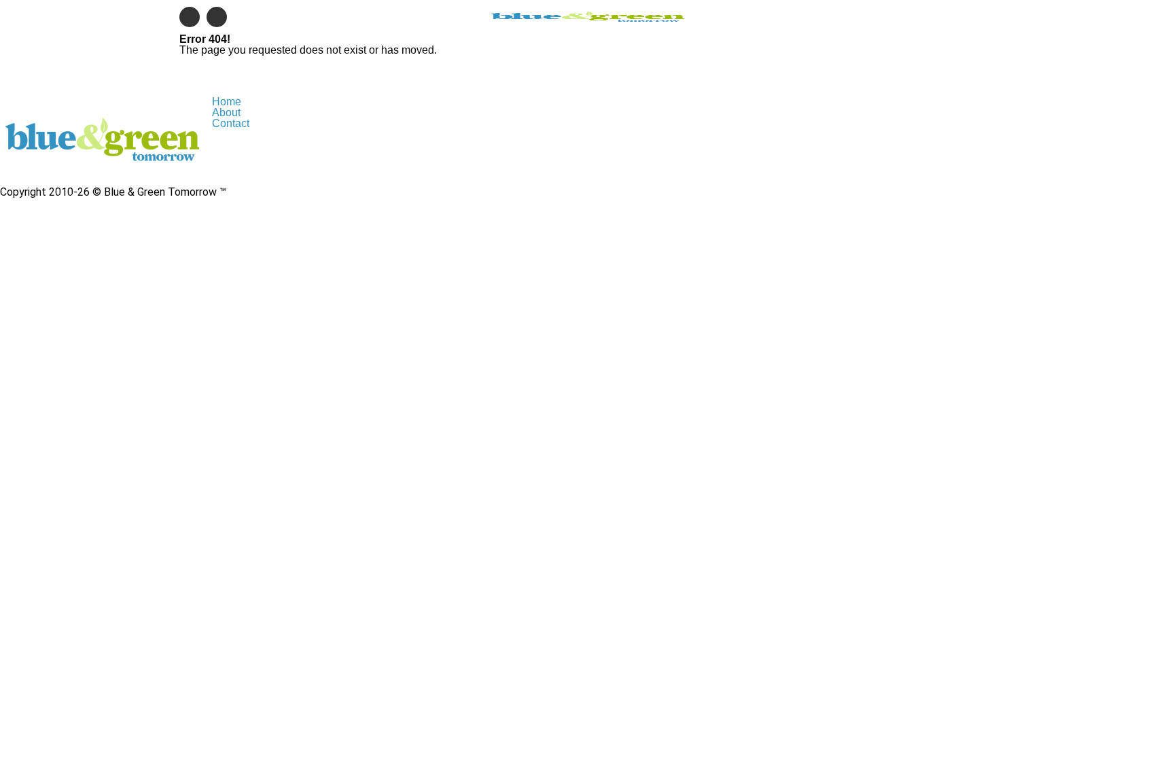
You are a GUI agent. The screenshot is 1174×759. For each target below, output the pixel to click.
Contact (230, 123)
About (226, 112)
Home (226, 101)
